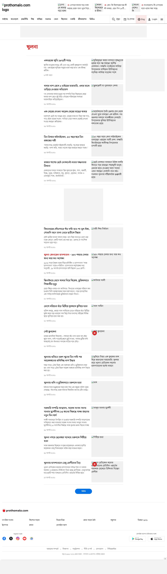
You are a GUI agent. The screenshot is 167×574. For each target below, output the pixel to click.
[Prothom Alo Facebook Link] (5, 538)
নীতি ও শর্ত (88, 549)
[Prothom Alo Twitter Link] (12, 538)
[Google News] (31, 539)
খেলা (56, 19)
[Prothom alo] (19, 7)
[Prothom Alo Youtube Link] (25, 538)
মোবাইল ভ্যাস (61, 525)
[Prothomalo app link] (137, 539)
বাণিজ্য (39, 19)
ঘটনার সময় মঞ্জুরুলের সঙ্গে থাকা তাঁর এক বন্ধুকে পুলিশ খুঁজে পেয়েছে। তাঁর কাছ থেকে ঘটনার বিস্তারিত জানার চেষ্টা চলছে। (66, 388)
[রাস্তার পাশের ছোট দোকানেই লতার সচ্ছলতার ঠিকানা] (107, 171)
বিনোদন (64, 19)
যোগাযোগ (99, 549)
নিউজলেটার (112, 549)
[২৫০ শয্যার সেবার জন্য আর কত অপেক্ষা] (107, 263)
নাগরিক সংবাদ (7, 520)
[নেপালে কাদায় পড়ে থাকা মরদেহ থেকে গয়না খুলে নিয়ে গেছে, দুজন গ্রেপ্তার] (62, 7)
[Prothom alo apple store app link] (156, 539)
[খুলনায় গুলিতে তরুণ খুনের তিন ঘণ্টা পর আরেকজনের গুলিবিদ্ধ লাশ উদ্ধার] (107, 365)
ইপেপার (5, 525)
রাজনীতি (24, 19)
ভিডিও (92, 19)
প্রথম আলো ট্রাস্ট (89, 520)
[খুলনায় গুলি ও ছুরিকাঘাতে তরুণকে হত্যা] (107, 391)
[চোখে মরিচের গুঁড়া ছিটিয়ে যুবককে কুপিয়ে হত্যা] (107, 315)
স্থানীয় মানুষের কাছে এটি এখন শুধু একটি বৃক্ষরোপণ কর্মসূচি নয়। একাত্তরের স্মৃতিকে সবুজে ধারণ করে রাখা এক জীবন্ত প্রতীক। (66, 68)
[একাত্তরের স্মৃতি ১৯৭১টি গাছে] (107, 69)
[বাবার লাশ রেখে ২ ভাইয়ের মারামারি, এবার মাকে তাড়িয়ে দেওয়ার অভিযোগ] (107, 94)
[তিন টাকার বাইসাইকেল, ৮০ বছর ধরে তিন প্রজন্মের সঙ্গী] (107, 145)
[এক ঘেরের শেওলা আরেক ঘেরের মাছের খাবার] (107, 120)
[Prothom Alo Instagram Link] (19, 538)
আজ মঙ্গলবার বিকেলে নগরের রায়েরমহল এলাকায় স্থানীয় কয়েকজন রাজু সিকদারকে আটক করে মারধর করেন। (65, 447)
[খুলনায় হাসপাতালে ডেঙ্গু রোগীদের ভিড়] (107, 471)
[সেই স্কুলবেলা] (107, 340)
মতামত (48, 19)
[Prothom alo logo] (15, 511)
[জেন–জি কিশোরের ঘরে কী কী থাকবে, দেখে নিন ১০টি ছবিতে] (99, 7)
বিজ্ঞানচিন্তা (60, 520)
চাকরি (72, 19)
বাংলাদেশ (14, 19)
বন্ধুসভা (113, 520)
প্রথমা (31, 525)
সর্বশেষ (5, 19)
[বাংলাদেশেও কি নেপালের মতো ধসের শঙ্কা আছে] (136, 7)
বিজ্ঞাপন (65, 549)
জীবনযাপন (82, 19)
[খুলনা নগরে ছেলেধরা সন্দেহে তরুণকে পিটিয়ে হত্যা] (107, 446)
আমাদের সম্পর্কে (52, 549)
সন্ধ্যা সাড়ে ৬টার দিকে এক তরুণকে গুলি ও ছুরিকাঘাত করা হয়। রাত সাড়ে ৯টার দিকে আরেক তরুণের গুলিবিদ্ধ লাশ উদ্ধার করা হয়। (67, 368)
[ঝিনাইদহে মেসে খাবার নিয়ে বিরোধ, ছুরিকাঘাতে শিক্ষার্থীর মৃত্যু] (107, 289)
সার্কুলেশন (76, 549)
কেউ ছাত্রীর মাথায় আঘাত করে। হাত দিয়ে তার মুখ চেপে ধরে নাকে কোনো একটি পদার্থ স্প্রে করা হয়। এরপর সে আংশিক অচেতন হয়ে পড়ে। (66, 240)
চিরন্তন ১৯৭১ (142, 520)
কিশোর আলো (34, 520)
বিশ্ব (32, 19)
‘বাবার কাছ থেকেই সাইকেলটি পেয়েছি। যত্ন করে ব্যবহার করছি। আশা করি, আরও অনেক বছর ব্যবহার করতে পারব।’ (66, 146)
